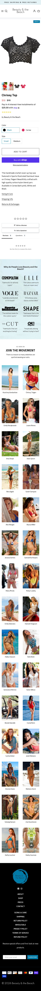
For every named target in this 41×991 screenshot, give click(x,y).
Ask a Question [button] (21, 231)
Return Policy (20, 920)
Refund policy (20, 936)
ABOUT (20, 894)
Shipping (20, 916)
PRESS (20, 902)
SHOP (20, 898)
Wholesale (20, 924)
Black (9, 130)
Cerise (28, 130)
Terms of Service (20, 932)
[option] (20, 50)
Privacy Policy (20, 928)
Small (6, 141)
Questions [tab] (19, 235)
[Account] (33, 11)
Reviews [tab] (5, 235)
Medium (16, 141)
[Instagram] (21, 888)
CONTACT (20, 906)
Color (4, 125)
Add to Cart (20, 151)
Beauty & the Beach (12, 117)
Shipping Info (7, 199)
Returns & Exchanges (10, 204)
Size (3, 136)
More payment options (20, 165)
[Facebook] (18, 888)
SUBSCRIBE (32, 957)
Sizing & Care (7, 193)
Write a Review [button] (21, 225)
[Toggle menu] (2, 11)
